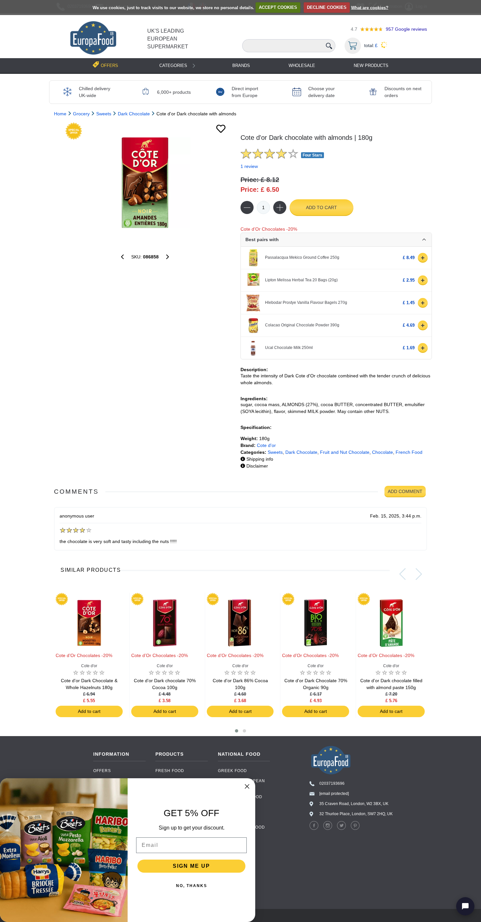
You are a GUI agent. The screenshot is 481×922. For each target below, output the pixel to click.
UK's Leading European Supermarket (167, 38)
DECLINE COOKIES (327, 7)
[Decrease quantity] (247, 207)
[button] (236, 731)
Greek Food (232, 770)
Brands (241, 65)
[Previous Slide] (402, 574)
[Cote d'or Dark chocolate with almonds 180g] (145, 182)
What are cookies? (369, 7)
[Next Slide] (418, 574)
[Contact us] (465, 906)
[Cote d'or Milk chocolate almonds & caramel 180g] (122, 257)
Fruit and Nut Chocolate (344, 452)
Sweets (275, 452)
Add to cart (321, 207)
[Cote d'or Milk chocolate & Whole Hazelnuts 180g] (167, 257)
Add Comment (405, 491)
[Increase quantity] (279, 207)
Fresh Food (169, 770)
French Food (409, 452)
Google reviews (406, 29)
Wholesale (302, 65)
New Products (371, 65)
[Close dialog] (247, 786)
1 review (249, 166)
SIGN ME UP (191, 866)
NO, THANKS (191, 885)
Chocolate (382, 452)
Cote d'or (266, 445)
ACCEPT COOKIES (278, 7)
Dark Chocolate (301, 452)
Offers (102, 770)
